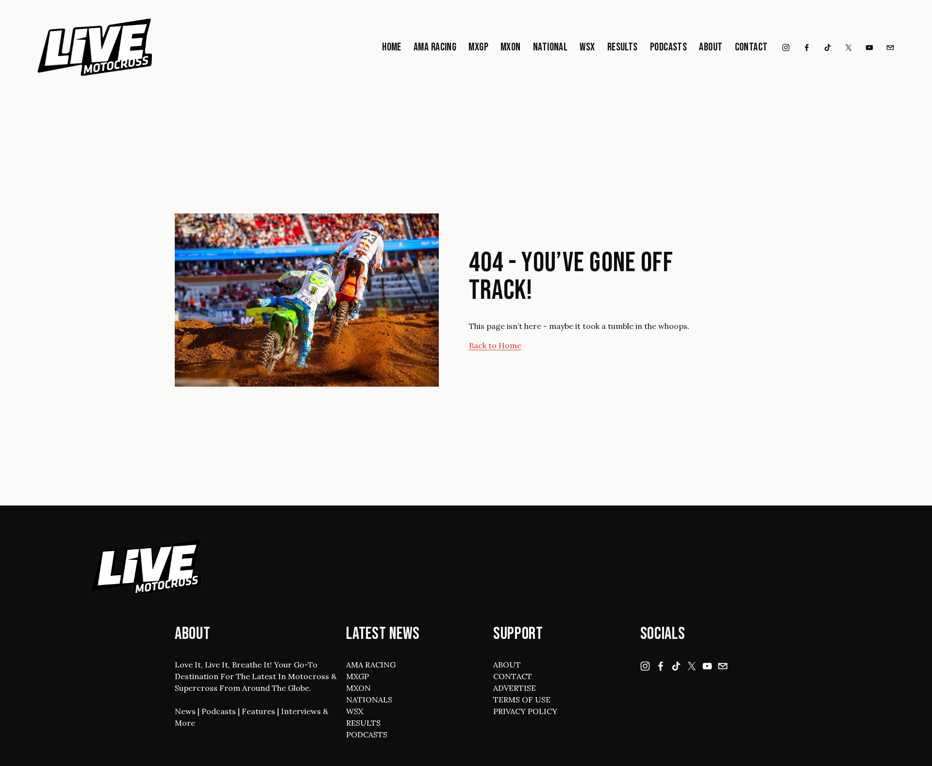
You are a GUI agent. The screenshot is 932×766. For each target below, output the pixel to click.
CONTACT (512, 676)
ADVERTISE (514, 688)
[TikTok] (827, 47)
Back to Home (495, 345)
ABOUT (507, 664)
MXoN (510, 47)
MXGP (478, 47)
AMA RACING (371, 664)
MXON (358, 688)
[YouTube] (869, 47)
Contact (751, 47)
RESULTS (363, 723)
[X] (848, 47)
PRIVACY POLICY (525, 711)
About (710, 47)
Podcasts (668, 47)
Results (622, 47)
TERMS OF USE (521, 699)
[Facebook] (806, 47)
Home (391, 47)
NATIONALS (369, 699)
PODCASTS (366, 734)
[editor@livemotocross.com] (890, 47)
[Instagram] (786, 47)
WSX (587, 47)
